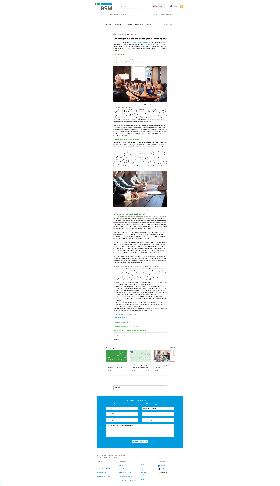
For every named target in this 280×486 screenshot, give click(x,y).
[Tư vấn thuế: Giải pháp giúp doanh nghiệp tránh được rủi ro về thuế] (140, 356)
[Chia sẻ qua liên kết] (125, 335)
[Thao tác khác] (166, 35)
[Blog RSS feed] (181, 6)
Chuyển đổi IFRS (118, 24)
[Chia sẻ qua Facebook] (114, 335)
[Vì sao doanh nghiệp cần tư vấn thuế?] (164, 356)
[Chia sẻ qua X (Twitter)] (117, 335)
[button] (1, 484)
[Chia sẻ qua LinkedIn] (121, 335)
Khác (147, 24)
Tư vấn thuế (129, 24)
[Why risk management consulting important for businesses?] (116, 356)
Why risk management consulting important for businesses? (115, 366)
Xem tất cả (172, 347)
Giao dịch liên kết (139, 24)
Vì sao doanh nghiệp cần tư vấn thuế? (163, 366)
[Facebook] (159, 465)
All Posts (108, 24)
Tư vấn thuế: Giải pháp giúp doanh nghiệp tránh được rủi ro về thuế (140, 366)
